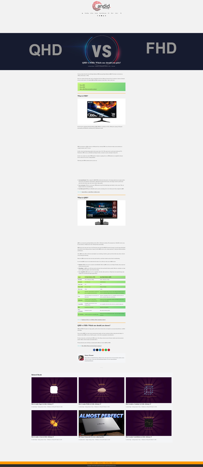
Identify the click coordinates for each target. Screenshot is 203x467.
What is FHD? (82, 85)
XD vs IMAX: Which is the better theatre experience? (92, 345)
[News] (105, 15)
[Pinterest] (109, 350)
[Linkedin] (103, 15)
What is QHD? (82, 87)
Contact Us (94, 463)
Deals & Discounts (102, 13)
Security (96, 13)
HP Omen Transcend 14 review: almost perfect (91, 437)
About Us (89, 463)
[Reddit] (103, 350)
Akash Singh (35, 406)
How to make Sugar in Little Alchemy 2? (42, 404)
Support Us (114, 463)
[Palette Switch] (82, 13)
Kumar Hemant (91, 66)
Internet (42, 406)
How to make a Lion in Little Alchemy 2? (43, 437)
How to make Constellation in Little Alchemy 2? (139, 437)
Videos (45, 406)
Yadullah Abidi (82, 439)
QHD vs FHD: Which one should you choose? (88, 89)
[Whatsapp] (106, 350)
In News (91, 13)
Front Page (87, 13)
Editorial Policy (100, 463)
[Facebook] (97, 15)
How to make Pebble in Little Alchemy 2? (90, 404)
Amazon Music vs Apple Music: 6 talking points (91, 191)
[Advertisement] (101, 25)
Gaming (39, 406)
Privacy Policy (107, 463)
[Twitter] (99, 15)
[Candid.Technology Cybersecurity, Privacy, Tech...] (101, 6)
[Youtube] (101, 15)
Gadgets (87, 439)
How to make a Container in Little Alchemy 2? (138, 404)
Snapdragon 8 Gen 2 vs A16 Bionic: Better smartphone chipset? (94, 319)
